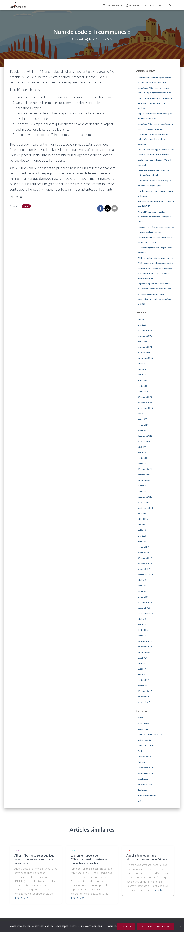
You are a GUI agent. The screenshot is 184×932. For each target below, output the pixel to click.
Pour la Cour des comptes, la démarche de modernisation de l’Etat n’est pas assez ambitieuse (155, 273)
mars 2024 (142, 380)
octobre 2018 (144, 608)
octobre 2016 (144, 702)
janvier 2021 (143, 491)
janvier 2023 (143, 430)
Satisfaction (143, 779)
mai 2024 (142, 374)
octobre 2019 (144, 569)
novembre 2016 (145, 696)
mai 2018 (142, 624)
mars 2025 (142, 341)
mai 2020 (142, 530)
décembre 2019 (145, 558)
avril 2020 (142, 536)
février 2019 (143, 591)
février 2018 (143, 630)
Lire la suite (21, 897)
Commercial (143, 729)
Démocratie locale (146, 745)
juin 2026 (142, 319)
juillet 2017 (143, 663)
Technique (142, 790)
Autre (26, 206)
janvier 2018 (143, 635)
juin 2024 (142, 369)
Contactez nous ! (156, 5)
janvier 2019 (143, 596)
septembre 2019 (145, 574)
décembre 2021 (145, 469)
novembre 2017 (145, 646)
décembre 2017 (145, 641)
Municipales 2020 (145, 767)
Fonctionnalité (144, 756)
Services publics (145, 784)
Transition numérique (147, 795)
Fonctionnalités (114, 5)
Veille (140, 801)
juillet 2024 (143, 363)
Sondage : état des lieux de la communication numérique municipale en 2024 (154, 299)
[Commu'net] (18, 5)
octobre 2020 (144, 502)
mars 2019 (142, 585)
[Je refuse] (180, 926)
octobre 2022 (144, 441)
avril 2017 (142, 674)
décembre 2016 (145, 691)
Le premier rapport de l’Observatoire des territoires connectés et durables (88, 859)
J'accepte (126, 926)
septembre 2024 (145, 358)
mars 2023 (142, 419)
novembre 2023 (145, 402)
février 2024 (143, 386)
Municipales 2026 (145, 773)
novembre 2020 (145, 497)
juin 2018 (142, 619)
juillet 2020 (143, 519)
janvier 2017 (143, 685)
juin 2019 (142, 580)
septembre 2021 (145, 480)
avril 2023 (142, 413)
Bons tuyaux (143, 723)
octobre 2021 (144, 474)
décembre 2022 (145, 436)
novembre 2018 (145, 602)
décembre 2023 (145, 397)
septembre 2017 (145, 652)
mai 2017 (142, 669)
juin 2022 (142, 447)
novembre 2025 (145, 336)
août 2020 (142, 513)
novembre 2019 (145, 563)
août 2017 (142, 658)
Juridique (142, 762)
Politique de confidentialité (155, 926)
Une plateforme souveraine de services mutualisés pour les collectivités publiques (155, 103)
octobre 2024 (144, 352)
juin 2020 (142, 524)
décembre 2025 (145, 330)
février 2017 (143, 680)
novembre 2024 (145, 347)
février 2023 (143, 425)
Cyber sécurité (144, 740)
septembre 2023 (145, 408)
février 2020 (143, 547)
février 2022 (143, 458)
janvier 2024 (143, 391)
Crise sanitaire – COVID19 (150, 734)
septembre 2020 (145, 508)
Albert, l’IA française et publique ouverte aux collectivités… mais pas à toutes (154, 217)
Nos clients (134, 5)
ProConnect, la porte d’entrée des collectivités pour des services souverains (153, 139)
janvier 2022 (143, 463)
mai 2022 (142, 452)
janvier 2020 (143, 552)
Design (141, 751)
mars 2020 (142, 541)
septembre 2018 (145, 613)
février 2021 (143, 485)
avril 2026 (142, 325)
